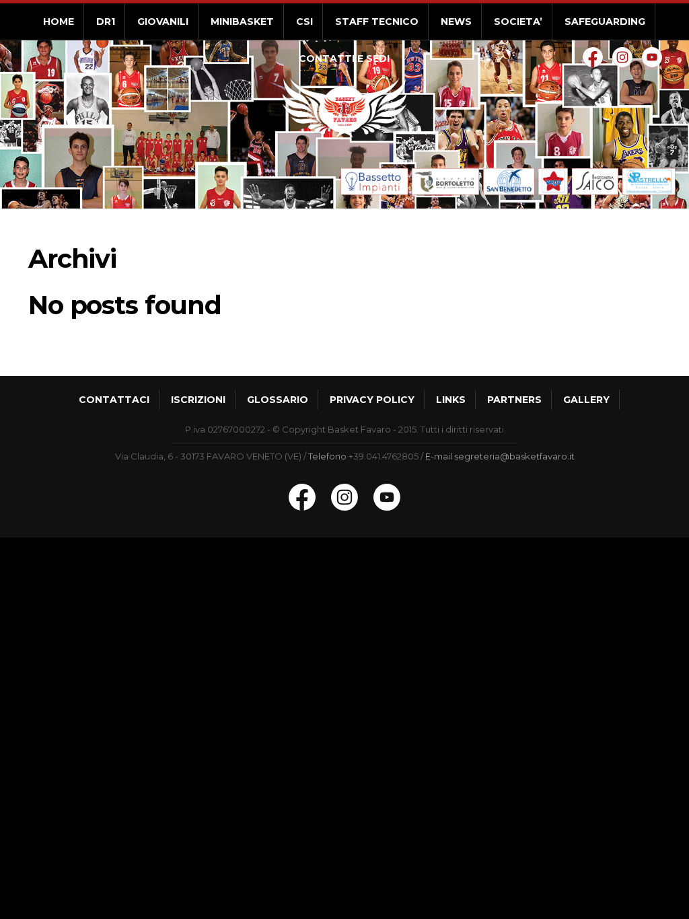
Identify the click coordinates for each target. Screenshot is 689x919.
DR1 (105, 21)
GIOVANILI (162, 21)
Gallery (586, 400)
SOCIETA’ (518, 21)
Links (451, 400)
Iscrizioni (198, 400)
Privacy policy (372, 400)
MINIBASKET (242, 21)
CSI (304, 21)
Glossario (277, 400)
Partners (514, 400)
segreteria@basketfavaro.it (514, 456)
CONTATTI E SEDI (344, 58)
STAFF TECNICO (377, 21)
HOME (58, 21)
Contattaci (114, 400)
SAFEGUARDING (605, 21)
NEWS (456, 21)
